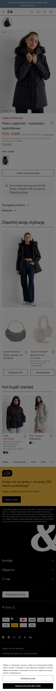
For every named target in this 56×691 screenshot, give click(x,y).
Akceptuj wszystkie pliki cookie (28, 686)
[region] (28, 674)
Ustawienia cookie (28, 678)
